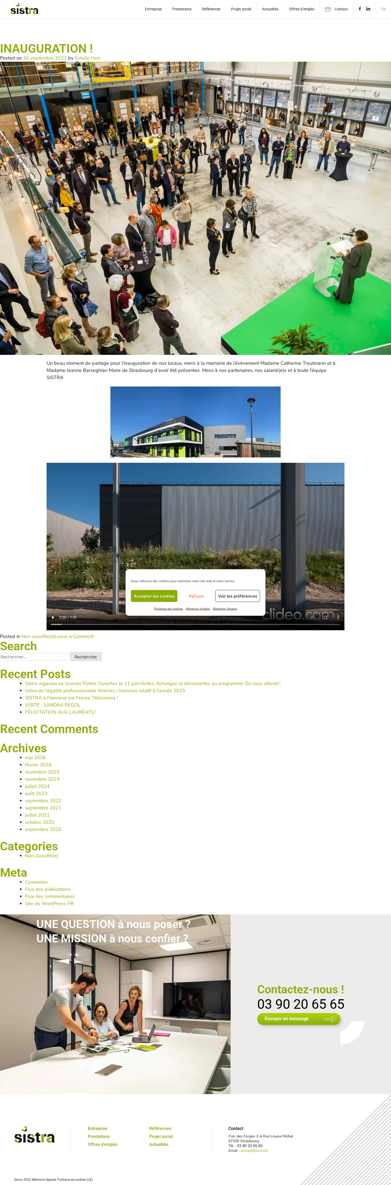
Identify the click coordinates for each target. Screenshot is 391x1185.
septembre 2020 (43, 829)
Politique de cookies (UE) (75, 1180)
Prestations (99, 1136)
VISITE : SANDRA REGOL (53, 705)
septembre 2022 (43, 800)
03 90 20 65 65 (300, 1004)
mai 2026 (35, 757)
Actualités (158, 1144)
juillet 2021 (37, 815)
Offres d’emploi (102, 1144)
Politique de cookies (168, 609)
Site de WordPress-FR (49, 903)
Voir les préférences (237, 595)
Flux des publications (48, 889)
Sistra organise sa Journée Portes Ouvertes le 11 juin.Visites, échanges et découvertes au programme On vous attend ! (152, 683)
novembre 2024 (42, 779)
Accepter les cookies (154, 595)
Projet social (161, 1136)
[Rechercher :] (35, 657)
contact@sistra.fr (254, 1150)
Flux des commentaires (50, 896)
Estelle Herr (88, 58)
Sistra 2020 (22, 1180)
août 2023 (36, 793)
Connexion (36, 882)
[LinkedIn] (370, 9)
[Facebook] (358, 9)
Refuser (196, 595)
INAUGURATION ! (46, 48)
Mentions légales (198, 609)
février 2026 (38, 765)
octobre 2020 (39, 822)
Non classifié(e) (38, 636)
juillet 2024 (37, 786)
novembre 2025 (42, 772)
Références (160, 1128)
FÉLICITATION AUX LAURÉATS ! (60, 712)
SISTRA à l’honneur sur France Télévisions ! (71, 698)
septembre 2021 (43, 808)
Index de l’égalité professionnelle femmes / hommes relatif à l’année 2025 (105, 690)
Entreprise (97, 1128)
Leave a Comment (74, 636)
